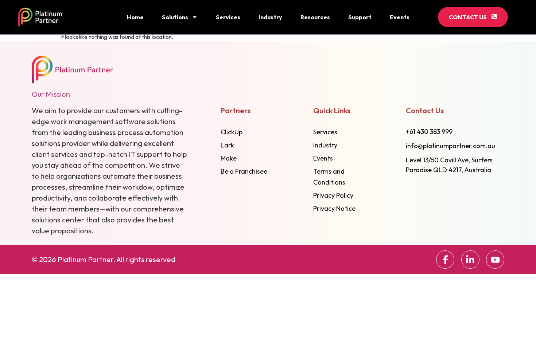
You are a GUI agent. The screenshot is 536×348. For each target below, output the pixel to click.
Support (360, 17)
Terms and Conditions (329, 176)
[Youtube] (495, 259)
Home (135, 17)
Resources (315, 17)
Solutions (175, 17)
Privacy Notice (334, 208)
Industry (270, 17)
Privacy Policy (333, 195)
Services (228, 17)
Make (229, 158)
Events (399, 17)
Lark (227, 145)
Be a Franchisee (244, 171)
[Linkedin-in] (470, 259)
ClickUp (231, 132)
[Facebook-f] (445, 259)
